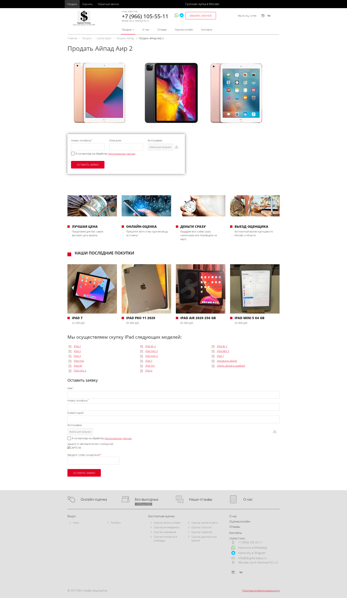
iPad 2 (77, 346)
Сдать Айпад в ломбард (231, 365)
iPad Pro (150, 365)
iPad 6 (148, 370)
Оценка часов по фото (204, 522)
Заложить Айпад (227, 360)
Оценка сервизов (201, 532)
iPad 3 (77, 351)
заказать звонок (200, 15)
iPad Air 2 (150, 346)
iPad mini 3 (151, 351)
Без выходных (146, 499)
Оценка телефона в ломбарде (165, 538)
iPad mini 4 (151, 356)
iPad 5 (148, 360)
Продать (72, 4)
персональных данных (121, 153)
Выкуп (71, 516)
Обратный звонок (108, 4)
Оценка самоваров (165, 532)
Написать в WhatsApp (252, 548)
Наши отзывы (200, 499)
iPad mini (79, 360)
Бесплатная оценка (161, 516)
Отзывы (162, 29)
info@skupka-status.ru (252, 558)
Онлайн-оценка (94, 499)
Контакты (206, 29)
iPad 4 (77, 356)
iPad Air (78, 365)
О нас (145, 29)
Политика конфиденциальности (261, 590)
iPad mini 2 (80, 370)
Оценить (87, 4)
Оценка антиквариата (166, 527)
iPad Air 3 (222, 346)
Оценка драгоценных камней (204, 538)
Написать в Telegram (252, 553)
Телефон (115, 522)
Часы (76, 522)
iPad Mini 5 (223, 351)
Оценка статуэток (201, 527)
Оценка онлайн (184, 29)
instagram (263, 15)
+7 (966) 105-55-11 (145, 16)
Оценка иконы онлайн (167, 522)
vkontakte (269, 15)
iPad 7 (220, 356)
